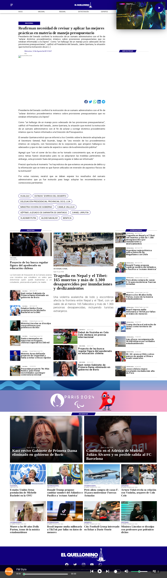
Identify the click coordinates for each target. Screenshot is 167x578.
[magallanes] (120, 252)
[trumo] (120, 356)
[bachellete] (15, 310)
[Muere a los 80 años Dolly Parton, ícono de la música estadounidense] (120, 297)
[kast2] (15, 295)
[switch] (117, 571)
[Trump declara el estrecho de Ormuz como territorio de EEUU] (120, 327)
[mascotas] (15, 340)
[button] (24, 196)
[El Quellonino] (11, 6)
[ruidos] (15, 371)
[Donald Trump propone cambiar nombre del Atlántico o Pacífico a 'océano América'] (120, 267)
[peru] (120, 371)
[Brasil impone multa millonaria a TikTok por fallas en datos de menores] (120, 312)
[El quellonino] (83, 8)
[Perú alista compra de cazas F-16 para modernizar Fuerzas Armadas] (120, 282)
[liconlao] (15, 325)
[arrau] (15, 356)
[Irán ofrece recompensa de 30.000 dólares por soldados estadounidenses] (120, 341)
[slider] (24, 574)
